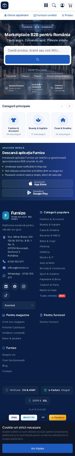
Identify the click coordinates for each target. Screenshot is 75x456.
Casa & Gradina (49, 230)
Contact (7, 371)
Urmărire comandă (13, 332)
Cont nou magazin (13, 321)
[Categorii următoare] (69, 106)
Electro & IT (47, 257)
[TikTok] (6, 295)
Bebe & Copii (47, 240)
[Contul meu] (62, 5)
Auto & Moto (47, 262)
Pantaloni (11, 76)
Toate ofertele (52, 295)
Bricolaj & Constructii (52, 268)
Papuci (25, 76)
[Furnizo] (4, 5)
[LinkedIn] (6, 286)
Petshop (45, 246)
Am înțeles (37, 448)
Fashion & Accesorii (52, 219)
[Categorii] (46, 5)
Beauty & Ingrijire (50, 224)
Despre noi (8, 354)
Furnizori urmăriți (46, 15)
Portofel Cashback (13, 327)
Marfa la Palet (48, 290)
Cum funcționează (13, 360)
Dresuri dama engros (58, 76)
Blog (5, 365)
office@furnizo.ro (18, 267)
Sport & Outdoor (49, 273)
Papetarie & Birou (50, 279)
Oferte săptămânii (17, 15)
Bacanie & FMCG (50, 235)
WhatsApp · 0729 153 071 (20, 275)
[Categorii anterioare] (61, 106)
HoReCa (45, 251)
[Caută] (54, 5)
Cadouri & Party (49, 284)
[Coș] (70, 5)
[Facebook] (14, 286)
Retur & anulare (11, 338)
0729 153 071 (15, 261)
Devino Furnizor (49, 321)
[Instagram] (23, 286)
